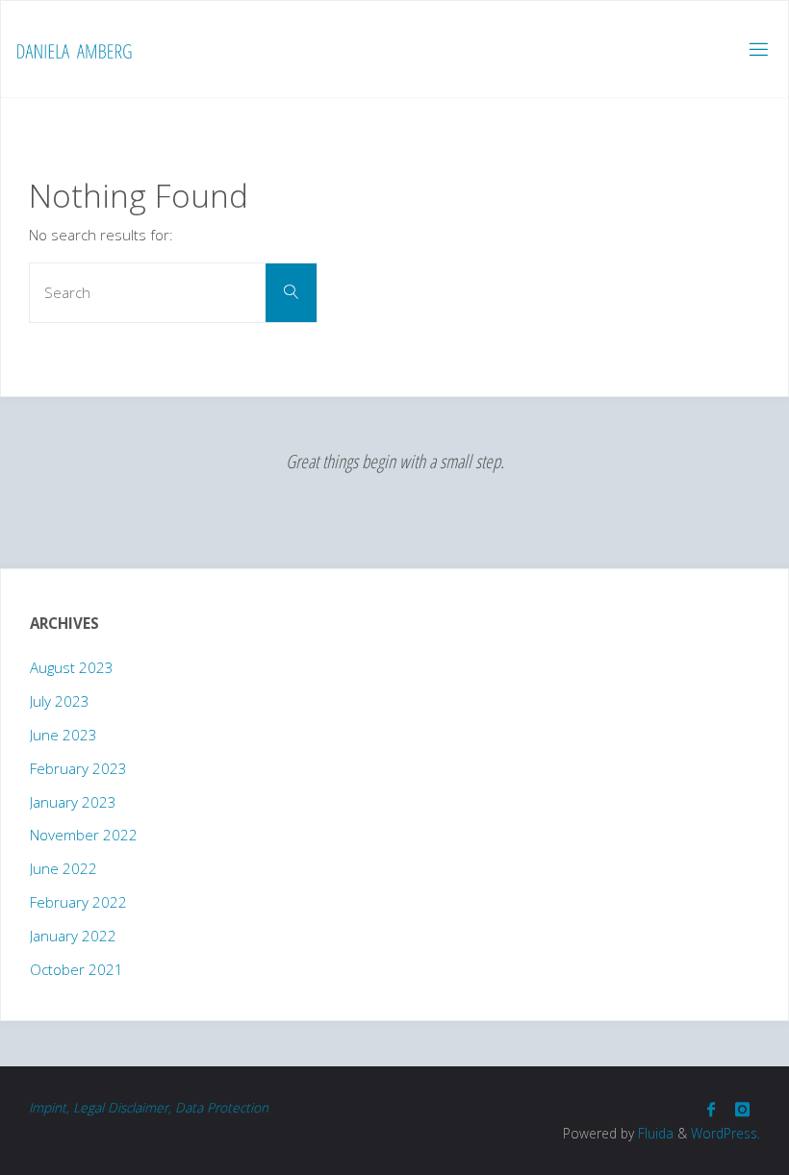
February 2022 (78, 902)
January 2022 (73, 935)
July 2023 (59, 701)
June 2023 (63, 734)
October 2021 (76, 969)
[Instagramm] (742, 1109)
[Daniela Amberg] (74, 49)
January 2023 (73, 802)
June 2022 (63, 868)
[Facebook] (711, 1109)
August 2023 (72, 667)
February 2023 (78, 768)
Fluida (654, 1133)
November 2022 (84, 834)
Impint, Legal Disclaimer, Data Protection (148, 1107)
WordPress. (725, 1133)
